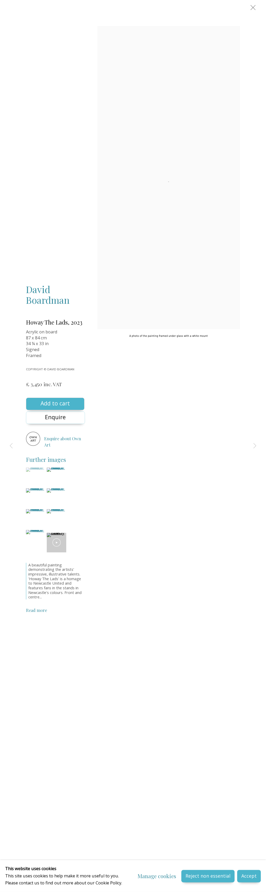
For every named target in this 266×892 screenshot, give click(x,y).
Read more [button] (36, 610)
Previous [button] (11, 446)
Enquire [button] (55, 417)
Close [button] (252, 8)
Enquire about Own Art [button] (62, 441)
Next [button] (255, 446)
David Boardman (48, 294)
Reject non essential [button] (207, 875)
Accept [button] (249, 875)
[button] (35, 470)
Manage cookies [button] (157, 876)
